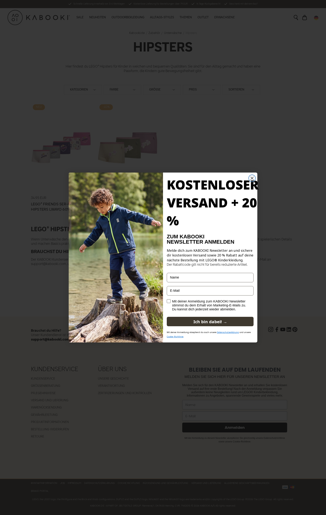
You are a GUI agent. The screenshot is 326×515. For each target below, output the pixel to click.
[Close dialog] (252, 178)
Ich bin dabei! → (210, 321)
